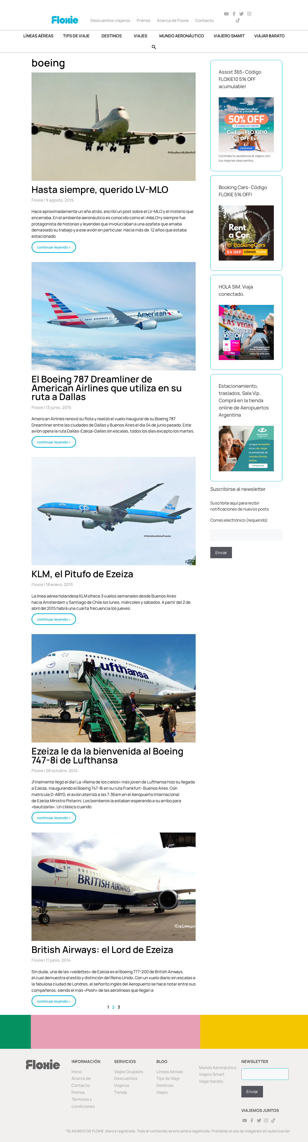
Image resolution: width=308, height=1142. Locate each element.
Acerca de (81, 1078)
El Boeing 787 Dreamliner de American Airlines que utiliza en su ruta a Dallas (107, 388)
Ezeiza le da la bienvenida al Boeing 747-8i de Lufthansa (107, 755)
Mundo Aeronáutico (181, 36)
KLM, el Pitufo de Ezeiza (82, 573)
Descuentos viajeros (110, 20)
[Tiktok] (238, 20)
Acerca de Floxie (173, 20)
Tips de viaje (76, 36)
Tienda (120, 1092)
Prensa (143, 20)
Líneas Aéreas (38, 36)
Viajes (140, 36)
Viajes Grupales (128, 1071)
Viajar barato (269, 36)
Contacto (204, 20)
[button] (154, 47)
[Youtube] (226, 14)
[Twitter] (241, 14)
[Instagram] (249, 14)
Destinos (112, 36)
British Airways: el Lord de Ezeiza (102, 949)
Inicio (76, 1071)
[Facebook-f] (234, 14)
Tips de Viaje (168, 1078)
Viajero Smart (229, 36)
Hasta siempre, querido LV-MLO (100, 189)
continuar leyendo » (54, 247)
